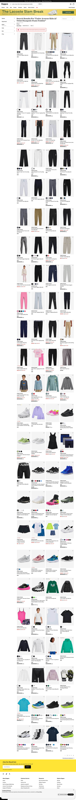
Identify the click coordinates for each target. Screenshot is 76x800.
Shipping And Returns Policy (26, 786)
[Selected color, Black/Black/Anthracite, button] (61, 423)
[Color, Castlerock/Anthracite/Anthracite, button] (19, 451)
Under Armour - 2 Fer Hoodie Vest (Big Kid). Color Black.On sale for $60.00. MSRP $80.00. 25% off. (67, 591)
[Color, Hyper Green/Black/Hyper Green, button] (37, 481)
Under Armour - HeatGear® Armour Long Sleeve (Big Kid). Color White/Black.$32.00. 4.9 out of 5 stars (52, 650)
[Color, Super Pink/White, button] (25, 311)
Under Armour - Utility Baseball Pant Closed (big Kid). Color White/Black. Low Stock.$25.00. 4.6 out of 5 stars (38, 45)
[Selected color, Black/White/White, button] (61, 169)
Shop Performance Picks (47, 1)
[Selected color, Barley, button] (47, 52)
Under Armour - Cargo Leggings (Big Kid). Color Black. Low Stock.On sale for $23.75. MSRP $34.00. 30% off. (24, 360)
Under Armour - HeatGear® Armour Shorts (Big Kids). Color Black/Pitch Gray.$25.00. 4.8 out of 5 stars (38, 680)
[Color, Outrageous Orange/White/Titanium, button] (63, 745)
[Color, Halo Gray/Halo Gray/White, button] (52, 715)
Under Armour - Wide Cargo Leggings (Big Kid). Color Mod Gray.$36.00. (38, 305)
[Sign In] (70, 4)
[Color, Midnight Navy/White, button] (63, 110)
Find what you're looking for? (68, 758)
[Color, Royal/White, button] (50, 656)
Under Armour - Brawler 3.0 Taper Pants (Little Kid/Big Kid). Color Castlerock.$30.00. (24, 221)
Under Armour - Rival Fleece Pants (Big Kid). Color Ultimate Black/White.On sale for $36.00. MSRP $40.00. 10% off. (24, 74)
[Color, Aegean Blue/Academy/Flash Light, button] (54, 715)
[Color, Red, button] (34, 394)
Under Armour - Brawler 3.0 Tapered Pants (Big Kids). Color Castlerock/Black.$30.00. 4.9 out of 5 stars (52, 192)
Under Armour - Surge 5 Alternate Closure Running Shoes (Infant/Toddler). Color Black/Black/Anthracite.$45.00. (67, 417)
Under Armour (25, 25)
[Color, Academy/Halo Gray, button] (54, 52)
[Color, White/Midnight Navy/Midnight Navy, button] (39, 481)
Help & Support (72, 7)
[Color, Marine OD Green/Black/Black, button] (63, 169)
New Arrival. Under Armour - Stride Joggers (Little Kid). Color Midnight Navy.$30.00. (52, 277)
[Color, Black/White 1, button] (37, 256)
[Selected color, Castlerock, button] (18, 52)
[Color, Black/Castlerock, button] (21, 311)
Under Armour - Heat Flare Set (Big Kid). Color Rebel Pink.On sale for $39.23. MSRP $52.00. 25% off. (24, 621)
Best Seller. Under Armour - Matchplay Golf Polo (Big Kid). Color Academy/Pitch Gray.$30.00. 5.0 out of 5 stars (52, 739)
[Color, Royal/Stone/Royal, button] (37, 510)
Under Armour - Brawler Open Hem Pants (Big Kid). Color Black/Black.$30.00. (24, 163)
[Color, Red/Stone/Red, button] (36, 510)
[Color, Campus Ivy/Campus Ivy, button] (48, 686)
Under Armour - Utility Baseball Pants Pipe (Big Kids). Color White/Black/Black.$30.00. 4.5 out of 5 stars (38, 163)
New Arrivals (59, 784)
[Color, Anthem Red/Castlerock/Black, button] (64, 715)
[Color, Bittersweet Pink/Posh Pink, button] (48, 256)
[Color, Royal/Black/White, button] (25, 745)
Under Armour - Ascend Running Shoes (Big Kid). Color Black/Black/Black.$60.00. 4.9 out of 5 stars (52, 709)
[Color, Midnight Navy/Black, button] (19, 169)
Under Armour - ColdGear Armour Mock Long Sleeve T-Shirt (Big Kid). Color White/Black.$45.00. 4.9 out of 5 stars (38, 650)
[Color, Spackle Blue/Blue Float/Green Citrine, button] (50, 715)
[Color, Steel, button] (48, 394)
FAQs (22, 780)
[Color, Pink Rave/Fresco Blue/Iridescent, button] (66, 540)
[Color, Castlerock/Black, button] (21, 169)
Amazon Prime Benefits (7, 786)
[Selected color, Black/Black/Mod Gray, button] (32, 745)
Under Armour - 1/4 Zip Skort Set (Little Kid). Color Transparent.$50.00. (38, 417)
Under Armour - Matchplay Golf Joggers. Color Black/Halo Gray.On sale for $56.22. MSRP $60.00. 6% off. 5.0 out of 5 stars (67, 221)
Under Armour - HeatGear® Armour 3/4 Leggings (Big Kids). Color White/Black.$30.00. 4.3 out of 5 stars (24, 104)
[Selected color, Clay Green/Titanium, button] (32, 80)
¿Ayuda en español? (25, 784)
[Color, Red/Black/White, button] (19, 745)
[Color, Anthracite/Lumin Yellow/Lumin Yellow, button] (39, 715)
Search (40, 4)
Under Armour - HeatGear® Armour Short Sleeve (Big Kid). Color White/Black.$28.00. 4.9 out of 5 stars (38, 621)
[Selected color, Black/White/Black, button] (18, 510)
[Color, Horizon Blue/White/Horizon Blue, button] (41, 481)
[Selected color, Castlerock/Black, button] (47, 198)
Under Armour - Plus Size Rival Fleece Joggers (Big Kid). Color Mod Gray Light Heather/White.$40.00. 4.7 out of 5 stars (67, 277)
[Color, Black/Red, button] (63, 451)
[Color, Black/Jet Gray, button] (34, 80)
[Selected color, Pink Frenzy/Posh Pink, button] (18, 311)
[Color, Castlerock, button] (63, 139)
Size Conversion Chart (43, 780)
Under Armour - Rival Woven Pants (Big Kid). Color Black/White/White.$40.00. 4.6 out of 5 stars (67, 163)
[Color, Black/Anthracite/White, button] (21, 451)
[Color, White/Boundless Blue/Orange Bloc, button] (63, 510)
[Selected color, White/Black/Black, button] (32, 169)
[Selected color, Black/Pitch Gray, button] (32, 686)
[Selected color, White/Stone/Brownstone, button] (32, 510)
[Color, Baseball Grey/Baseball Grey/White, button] (34, 481)
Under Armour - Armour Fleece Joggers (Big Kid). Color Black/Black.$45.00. (38, 192)
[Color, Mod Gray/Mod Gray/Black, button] (41, 715)
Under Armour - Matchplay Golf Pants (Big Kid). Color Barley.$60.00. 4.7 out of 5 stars (52, 45)
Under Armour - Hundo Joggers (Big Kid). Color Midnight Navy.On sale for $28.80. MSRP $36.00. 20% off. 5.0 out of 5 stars (24, 333)
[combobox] (23, 4)
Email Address (7, 766)
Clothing (58, 782)
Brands (58, 780)
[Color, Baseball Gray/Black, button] (66, 52)
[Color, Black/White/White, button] (23, 745)
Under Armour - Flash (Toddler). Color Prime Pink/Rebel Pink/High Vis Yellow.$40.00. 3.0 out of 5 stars (52, 417)
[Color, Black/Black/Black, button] (48, 510)
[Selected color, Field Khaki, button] (61, 339)
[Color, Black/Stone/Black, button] (34, 510)
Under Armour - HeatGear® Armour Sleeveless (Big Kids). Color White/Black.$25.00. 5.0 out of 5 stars (52, 621)
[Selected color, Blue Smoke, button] (32, 394)
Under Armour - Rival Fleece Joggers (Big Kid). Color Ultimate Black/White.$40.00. (38, 277)
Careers (4, 782)
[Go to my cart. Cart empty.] (73, 4)
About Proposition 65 (25, 787)
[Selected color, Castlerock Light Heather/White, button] (18, 256)
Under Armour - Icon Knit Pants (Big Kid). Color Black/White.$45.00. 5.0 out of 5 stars (67, 192)
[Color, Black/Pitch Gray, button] (19, 110)
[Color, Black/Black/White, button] (64, 423)
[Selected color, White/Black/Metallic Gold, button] (18, 745)
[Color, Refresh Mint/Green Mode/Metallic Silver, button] (55, 715)
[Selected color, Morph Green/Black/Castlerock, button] (18, 451)
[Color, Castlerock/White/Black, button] (63, 423)
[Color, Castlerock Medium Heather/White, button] (37, 284)
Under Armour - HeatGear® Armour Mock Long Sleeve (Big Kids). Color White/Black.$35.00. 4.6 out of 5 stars (24, 680)
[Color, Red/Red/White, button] (36, 481)
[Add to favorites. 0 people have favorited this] (29, 33)
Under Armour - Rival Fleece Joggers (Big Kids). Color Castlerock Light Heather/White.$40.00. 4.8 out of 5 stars (24, 249)
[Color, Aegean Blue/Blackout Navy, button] (23, 311)
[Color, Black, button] (19, 52)
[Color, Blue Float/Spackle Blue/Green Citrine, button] (19, 569)
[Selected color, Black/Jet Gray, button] (47, 256)
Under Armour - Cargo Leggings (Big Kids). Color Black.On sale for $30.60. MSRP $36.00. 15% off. (67, 305)
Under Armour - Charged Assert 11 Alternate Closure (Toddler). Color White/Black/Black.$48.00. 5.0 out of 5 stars (67, 534)
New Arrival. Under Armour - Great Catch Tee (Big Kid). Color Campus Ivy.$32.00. (52, 591)
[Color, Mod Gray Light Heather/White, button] (36, 256)
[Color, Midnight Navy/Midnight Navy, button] (50, 52)
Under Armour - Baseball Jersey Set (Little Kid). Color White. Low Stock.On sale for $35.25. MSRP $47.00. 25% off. (38, 534)
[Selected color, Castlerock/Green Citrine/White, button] (61, 715)
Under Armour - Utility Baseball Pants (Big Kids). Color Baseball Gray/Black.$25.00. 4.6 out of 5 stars (52, 104)
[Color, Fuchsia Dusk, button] (64, 394)
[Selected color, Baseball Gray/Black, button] (47, 110)
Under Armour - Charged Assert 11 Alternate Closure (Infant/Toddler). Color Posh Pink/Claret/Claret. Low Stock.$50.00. (38, 563)
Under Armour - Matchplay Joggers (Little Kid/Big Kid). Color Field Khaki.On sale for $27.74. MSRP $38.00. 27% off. (67, 333)
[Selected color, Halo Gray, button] (18, 198)
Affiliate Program (42, 782)
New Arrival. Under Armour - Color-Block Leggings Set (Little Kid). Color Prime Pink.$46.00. (38, 360)
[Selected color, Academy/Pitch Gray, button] (47, 745)
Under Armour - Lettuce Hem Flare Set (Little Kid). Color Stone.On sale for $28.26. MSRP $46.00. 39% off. (24, 277)
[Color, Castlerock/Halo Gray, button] (48, 52)
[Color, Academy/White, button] (64, 198)
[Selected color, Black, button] (61, 139)
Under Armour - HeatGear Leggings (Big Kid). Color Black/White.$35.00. (52, 305)
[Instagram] (3, 774)
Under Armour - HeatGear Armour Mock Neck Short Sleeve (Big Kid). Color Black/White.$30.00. (67, 621)
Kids (31, 25)
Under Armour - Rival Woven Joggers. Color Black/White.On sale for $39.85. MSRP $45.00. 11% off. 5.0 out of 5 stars (52, 360)
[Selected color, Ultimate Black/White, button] (32, 256)
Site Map (41, 784)
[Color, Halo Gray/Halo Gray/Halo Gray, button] (23, 510)
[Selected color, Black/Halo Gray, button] (18, 481)
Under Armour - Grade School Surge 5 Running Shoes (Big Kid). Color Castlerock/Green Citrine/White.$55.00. (67, 739)
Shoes (58, 787)
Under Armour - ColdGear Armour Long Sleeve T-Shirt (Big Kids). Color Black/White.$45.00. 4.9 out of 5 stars (24, 650)
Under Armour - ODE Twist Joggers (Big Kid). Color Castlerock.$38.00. (24, 45)
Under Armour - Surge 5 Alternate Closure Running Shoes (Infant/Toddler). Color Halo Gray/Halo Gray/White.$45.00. (24, 563)
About (4, 780)
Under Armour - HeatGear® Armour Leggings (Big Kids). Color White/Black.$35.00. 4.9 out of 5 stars (38, 104)
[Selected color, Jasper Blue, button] (47, 394)
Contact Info (23, 782)
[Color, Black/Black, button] (47, 686)
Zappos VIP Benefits (7, 787)
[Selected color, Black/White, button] (61, 80)
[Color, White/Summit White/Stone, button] (19, 510)
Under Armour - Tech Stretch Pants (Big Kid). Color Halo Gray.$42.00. (24, 192)
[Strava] (9, 774)
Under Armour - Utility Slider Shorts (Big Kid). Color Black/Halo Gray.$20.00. (24, 475)
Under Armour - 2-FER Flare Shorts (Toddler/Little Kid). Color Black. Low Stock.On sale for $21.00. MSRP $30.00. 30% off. (24, 534)
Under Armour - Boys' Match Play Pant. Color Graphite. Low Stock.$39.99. (67, 360)
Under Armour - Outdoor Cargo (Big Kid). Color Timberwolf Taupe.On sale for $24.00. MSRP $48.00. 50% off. (67, 249)
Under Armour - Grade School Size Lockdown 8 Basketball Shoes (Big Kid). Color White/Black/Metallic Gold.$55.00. (24, 739)
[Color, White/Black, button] (63, 80)
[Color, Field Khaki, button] (50, 227)
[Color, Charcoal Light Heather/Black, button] (64, 80)
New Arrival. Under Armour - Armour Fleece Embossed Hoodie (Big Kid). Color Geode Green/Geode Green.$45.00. (67, 650)
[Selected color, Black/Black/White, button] (32, 481)
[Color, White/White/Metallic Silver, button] (50, 510)
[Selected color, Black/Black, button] (18, 169)
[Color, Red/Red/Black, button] (34, 745)
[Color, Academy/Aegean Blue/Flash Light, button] (63, 715)
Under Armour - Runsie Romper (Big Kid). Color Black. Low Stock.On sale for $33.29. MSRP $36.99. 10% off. (52, 445)
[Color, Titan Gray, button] (48, 227)
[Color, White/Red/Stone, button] (21, 510)
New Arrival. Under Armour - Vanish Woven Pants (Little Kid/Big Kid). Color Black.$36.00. (52, 163)
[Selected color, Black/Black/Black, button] (47, 715)
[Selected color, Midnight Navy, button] (18, 339)
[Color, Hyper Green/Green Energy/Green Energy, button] (34, 597)
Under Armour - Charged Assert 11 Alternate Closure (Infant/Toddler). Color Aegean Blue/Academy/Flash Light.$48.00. (52, 563)
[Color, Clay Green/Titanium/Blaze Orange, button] (34, 715)
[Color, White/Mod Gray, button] (19, 481)
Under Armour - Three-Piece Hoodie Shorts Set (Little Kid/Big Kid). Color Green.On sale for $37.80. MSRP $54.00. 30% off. (52, 534)
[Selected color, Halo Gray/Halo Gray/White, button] (18, 569)
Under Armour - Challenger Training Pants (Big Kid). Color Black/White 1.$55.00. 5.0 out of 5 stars (67, 104)
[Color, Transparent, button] (63, 394)
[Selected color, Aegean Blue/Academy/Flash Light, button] (32, 715)
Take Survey (41, 786)
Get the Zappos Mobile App (8, 784)
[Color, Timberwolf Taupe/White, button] (63, 198)
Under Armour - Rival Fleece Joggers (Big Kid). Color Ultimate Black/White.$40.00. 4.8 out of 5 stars (38, 249)
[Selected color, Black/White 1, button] (61, 110)
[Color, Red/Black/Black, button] (68, 540)
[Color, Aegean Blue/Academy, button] (54, 745)
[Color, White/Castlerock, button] (52, 745)
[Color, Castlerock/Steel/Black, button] (50, 745)
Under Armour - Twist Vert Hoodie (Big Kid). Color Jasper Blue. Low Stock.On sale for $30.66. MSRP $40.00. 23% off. (52, 388)
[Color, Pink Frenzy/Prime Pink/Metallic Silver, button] (21, 745)
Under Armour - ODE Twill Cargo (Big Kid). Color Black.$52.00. (52, 221)
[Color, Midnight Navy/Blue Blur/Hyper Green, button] (64, 540)
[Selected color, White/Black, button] (61, 52)
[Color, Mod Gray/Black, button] (48, 198)
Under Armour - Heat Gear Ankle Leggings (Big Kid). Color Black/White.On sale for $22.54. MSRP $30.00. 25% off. (38, 333)
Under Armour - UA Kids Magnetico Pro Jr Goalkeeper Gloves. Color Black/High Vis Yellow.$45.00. (67, 680)
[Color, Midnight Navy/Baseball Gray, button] (64, 52)
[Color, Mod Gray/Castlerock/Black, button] (64, 169)
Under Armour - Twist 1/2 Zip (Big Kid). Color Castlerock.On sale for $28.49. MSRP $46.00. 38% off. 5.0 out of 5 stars (67, 388)
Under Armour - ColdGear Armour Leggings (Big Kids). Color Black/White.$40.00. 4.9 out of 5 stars (67, 74)
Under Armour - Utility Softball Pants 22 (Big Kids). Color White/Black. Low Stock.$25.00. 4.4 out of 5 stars (67, 45)
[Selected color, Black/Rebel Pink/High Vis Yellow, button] (47, 510)
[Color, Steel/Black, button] (36, 110)
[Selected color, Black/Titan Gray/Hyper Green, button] (61, 510)
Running (58, 786)
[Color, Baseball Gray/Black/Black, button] (34, 169)
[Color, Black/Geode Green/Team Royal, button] (36, 715)
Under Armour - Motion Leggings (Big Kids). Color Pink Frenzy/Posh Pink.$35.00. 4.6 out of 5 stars (24, 305)
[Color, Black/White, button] (63, 52)
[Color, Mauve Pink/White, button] (34, 256)
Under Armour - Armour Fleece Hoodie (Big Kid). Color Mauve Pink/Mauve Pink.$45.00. (52, 680)
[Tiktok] (6, 774)
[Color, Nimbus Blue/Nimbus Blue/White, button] (63, 540)
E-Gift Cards (41, 787)
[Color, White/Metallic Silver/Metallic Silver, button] (36, 597)
